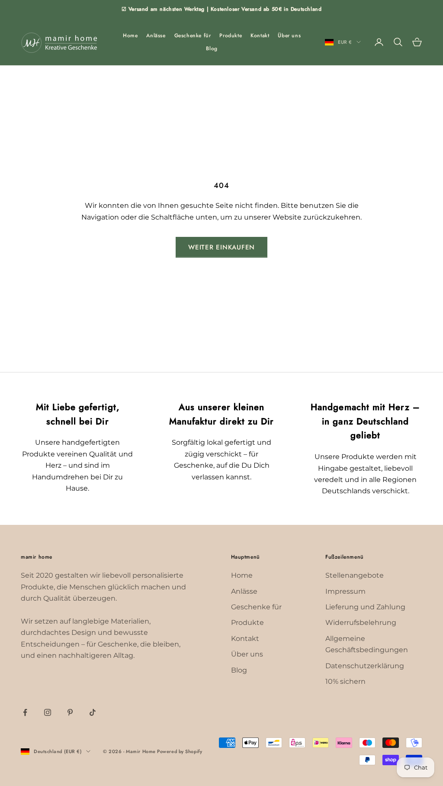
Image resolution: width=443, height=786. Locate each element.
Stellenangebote (354, 575)
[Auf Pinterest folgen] (70, 712)
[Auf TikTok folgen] (92, 712)
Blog (211, 48)
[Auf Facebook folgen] (25, 712)
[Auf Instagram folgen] (47, 712)
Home (130, 35)
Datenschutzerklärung (364, 666)
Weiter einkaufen (221, 247)
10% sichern (345, 681)
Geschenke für (192, 35)
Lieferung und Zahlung (365, 607)
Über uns (289, 35)
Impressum (345, 591)
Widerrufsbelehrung (360, 622)
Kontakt (259, 35)
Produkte (230, 35)
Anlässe (155, 35)
